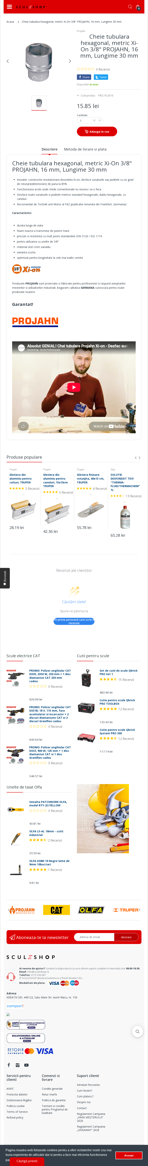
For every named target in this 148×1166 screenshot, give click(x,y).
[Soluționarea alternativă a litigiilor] (26, 1024)
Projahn (81, 31)
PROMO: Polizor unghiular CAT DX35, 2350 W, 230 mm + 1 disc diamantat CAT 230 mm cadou (50, 676)
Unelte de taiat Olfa (24, 787)
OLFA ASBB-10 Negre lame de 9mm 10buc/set (49, 862)
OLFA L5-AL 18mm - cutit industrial (46, 833)
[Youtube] (26, 1065)
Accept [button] (129, 1155)
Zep (113, 469)
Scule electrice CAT (23, 655)
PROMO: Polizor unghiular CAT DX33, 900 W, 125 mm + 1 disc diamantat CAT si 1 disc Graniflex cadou (50, 753)
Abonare (126, 937)
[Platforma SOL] (26, 1038)
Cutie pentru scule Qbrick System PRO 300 (117, 731)
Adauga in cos (99, 131)
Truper (13, 469)
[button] (137, 1031)
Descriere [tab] (49, 149)
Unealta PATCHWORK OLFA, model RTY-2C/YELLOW (48, 803)
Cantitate (82, 115)
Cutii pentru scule (93, 655)
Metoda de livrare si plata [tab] (85, 149)
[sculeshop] (30, 7)
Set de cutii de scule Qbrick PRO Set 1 (119, 672)
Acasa (10, 21)
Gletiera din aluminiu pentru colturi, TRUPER (20, 478)
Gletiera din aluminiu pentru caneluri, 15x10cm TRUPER (55, 480)
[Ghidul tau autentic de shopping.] (15, 1006)
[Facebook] (9, 1065)
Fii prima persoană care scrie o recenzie (74, 621)
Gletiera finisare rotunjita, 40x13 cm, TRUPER (90, 478)
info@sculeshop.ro (38, 971)
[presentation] (136, 458)
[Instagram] (17, 1065)
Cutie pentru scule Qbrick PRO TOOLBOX (117, 702)
